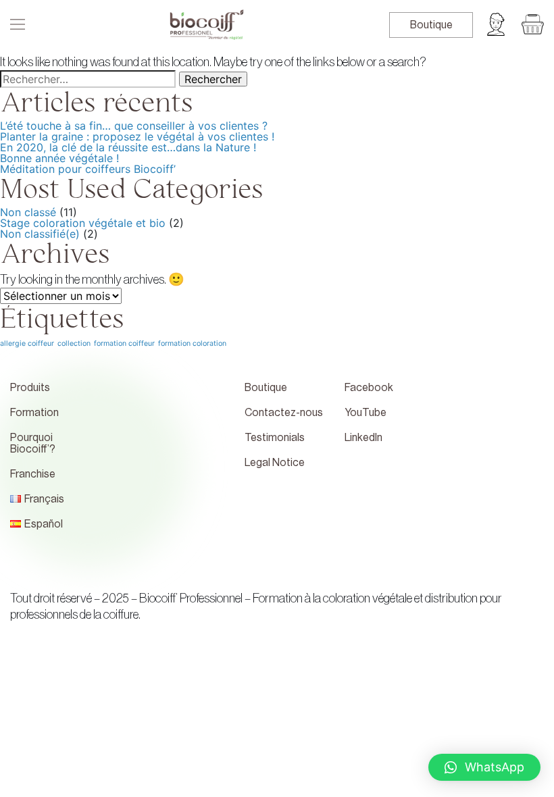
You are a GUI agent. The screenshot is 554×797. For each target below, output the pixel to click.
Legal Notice (275, 462)
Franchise (32, 474)
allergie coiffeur (27, 343)
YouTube (365, 412)
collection (74, 343)
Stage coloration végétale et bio (83, 223)
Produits (30, 387)
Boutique (431, 25)
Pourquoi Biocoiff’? (32, 443)
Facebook (369, 387)
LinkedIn (363, 437)
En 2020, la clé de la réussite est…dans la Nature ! (128, 147)
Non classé (28, 212)
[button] (484, 767)
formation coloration (192, 343)
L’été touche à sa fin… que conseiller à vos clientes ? (134, 125)
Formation (34, 412)
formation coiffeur (124, 343)
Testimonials (275, 437)
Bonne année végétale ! (59, 158)
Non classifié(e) (40, 233)
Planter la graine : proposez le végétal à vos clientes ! (137, 136)
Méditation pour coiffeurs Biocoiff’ (88, 169)
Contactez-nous (284, 412)
